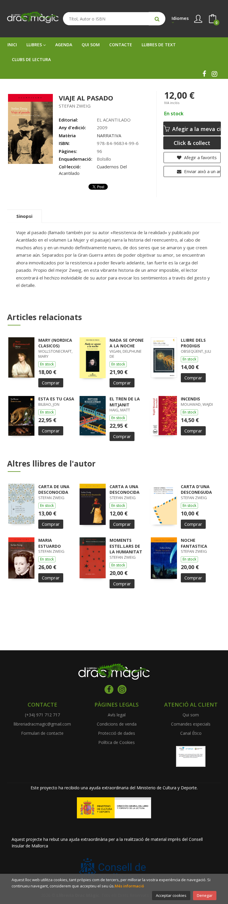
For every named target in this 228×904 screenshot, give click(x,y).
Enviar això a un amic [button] (202, 171)
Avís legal (117, 715)
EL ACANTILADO (114, 120)
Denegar (205, 895)
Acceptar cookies (171, 895)
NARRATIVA (109, 135)
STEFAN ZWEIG (75, 106)
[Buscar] (157, 18)
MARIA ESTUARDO (49, 543)
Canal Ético (191, 733)
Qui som (191, 715)
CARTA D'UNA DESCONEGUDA (196, 489)
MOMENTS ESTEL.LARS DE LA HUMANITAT (126, 546)
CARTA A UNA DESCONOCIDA (125, 489)
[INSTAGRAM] (214, 73)
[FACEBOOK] (204, 73)
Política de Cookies (116, 742)
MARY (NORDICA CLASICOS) (55, 343)
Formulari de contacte (42, 733)
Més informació (129, 886)
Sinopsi (24, 216)
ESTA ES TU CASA (56, 399)
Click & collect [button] (192, 142)
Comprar (51, 383)
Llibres (34, 44)
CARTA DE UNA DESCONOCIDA (53, 489)
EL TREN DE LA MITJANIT (125, 402)
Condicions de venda (117, 724)
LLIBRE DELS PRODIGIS (193, 343)
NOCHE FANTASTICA (194, 543)
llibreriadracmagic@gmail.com (42, 724)
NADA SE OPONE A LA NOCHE (127, 343)
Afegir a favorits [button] (200, 157)
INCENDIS (190, 399)
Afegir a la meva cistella (196, 128)
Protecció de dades (116, 733)
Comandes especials (190, 724)
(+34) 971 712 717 (42, 715)
